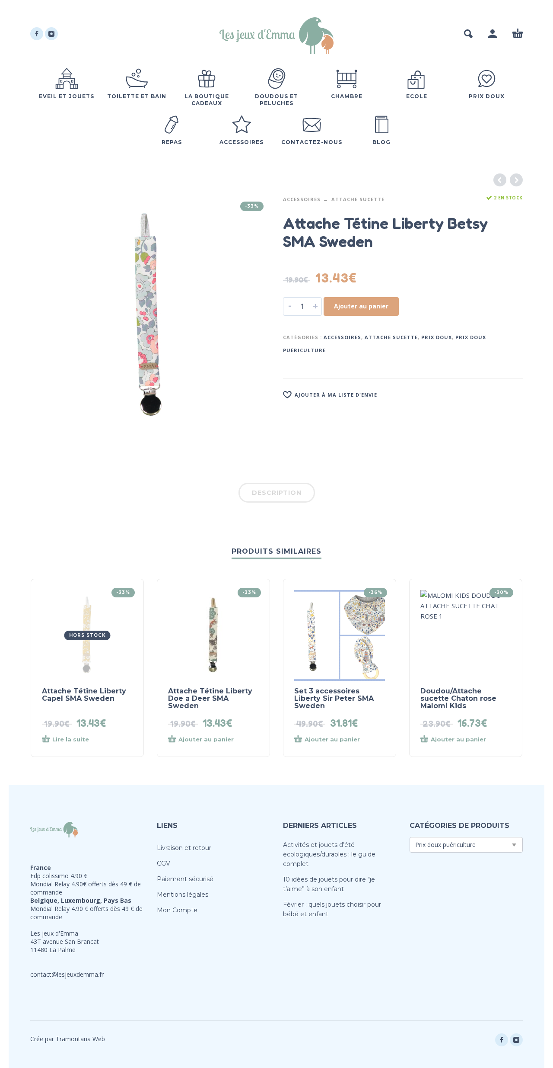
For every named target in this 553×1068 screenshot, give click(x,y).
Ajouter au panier (361, 306)
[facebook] (36, 33)
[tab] (276, 494)
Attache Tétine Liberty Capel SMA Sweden (84, 694)
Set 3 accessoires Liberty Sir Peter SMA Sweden (334, 698)
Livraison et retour (184, 848)
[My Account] (492, 33)
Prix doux (436, 337)
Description (277, 493)
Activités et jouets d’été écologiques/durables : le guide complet (329, 854)
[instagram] (51, 33)
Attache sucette (358, 199)
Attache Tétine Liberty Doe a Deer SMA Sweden (210, 698)
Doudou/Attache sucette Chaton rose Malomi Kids (458, 698)
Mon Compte (177, 910)
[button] (468, 33)
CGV (163, 863)
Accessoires (302, 199)
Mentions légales (182, 894)
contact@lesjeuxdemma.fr (67, 974)
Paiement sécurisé (185, 879)
